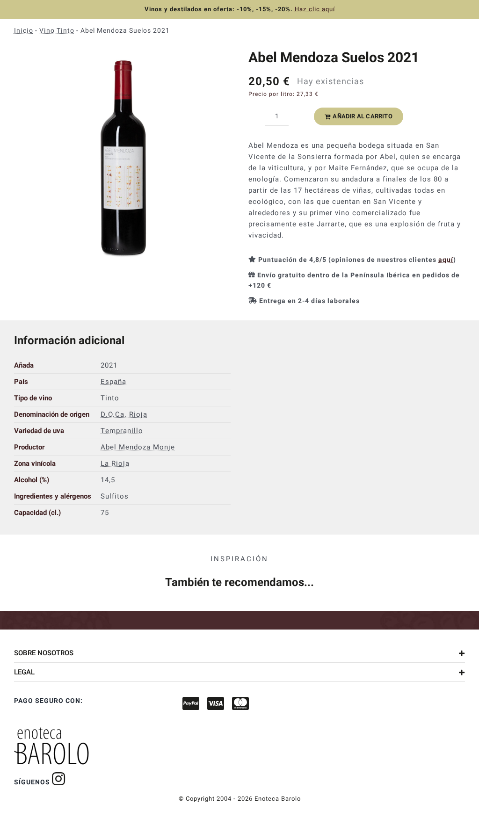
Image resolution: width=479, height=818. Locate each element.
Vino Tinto (56, 31)
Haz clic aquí (315, 9)
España (113, 381)
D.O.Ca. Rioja (124, 414)
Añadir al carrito (362, 116)
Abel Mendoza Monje (138, 447)
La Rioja (115, 463)
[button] (239, 653)
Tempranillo (122, 431)
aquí (445, 260)
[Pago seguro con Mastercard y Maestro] (58, 778)
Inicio (23, 31)
